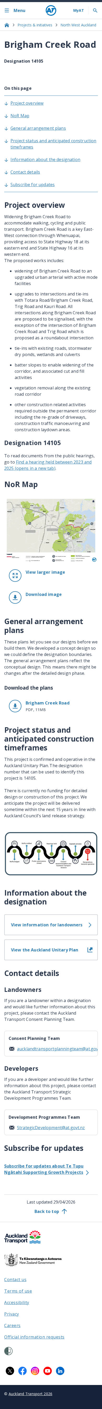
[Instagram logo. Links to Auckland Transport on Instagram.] (35, 1371)
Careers (12, 1325)
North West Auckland (78, 24)
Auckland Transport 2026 (31, 1393)
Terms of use (18, 1291)
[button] (51, 597)
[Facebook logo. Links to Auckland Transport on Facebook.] (22, 1371)
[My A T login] (78, 10)
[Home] (51, 10)
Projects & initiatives (35, 24)
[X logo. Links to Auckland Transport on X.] (10, 1371)
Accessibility (16, 1302)
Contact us (15, 1279)
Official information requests (34, 1337)
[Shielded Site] (8, 1351)
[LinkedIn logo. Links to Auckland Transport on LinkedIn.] (60, 1371)
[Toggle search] (95, 10)
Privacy (11, 1314)
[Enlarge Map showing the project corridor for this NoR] (51, 530)
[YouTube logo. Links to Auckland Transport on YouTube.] (47, 1371)
